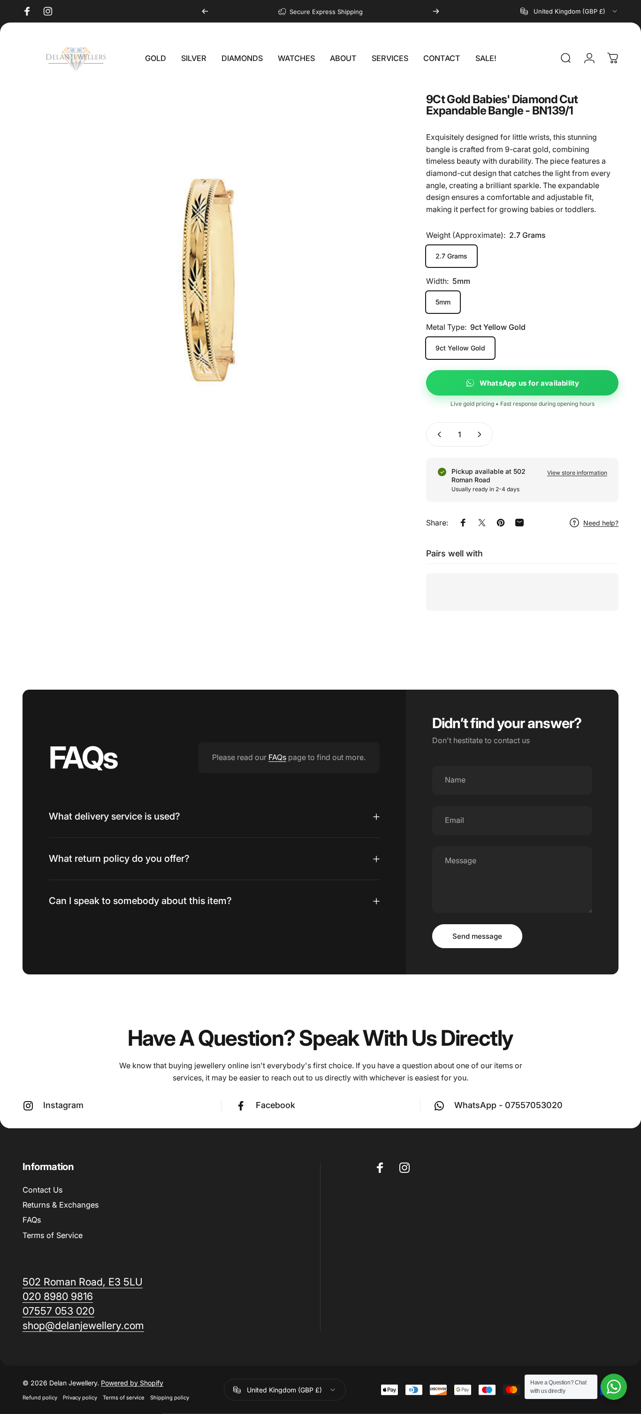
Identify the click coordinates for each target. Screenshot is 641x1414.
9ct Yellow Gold (460, 348)
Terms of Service (53, 1235)
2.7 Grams (451, 256)
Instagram (63, 1105)
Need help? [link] (600, 523)
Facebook (275, 1105)
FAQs (277, 757)
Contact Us (42, 1189)
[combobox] (569, 11)
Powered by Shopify (132, 1383)
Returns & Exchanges (61, 1204)
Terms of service (124, 1397)
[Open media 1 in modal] (209, 280)
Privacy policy (80, 1397)
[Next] (436, 11)
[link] (83, 1325)
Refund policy (40, 1397)
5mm (442, 302)
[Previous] (205, 11)
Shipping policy (169, 1397)
